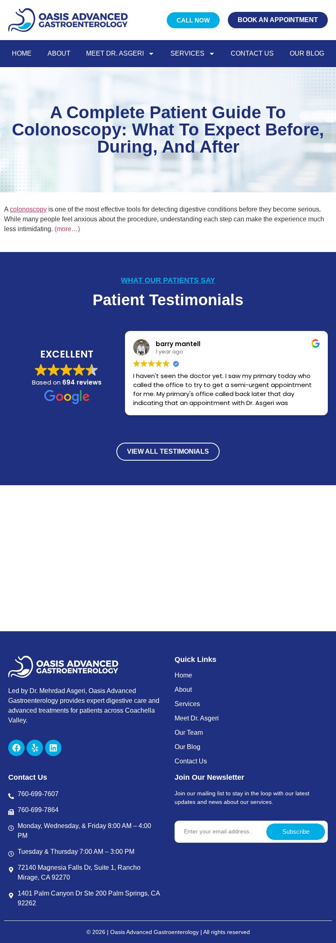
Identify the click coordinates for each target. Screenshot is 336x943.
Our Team (189, 732)
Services (187, 53)
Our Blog (307, 53)
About (59, 53)
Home (22, 53)
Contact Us (252, 53)
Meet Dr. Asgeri (115, 53)
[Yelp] (35, 748)
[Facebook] (16, 748)
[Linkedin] (53, 748)
